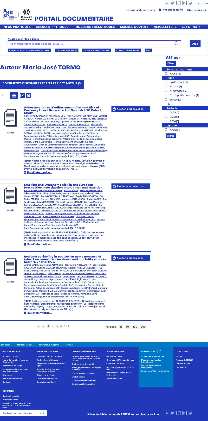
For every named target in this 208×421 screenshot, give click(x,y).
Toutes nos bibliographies (83, 384)
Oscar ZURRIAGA (86, 276)
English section (78, 377)
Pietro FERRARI (31, 199)
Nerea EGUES (93, 121)
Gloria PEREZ (54, 273)
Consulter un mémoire (96, 50)
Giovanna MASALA (34, 205)
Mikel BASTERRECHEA (91, 190)
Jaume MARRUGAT (34, 265)
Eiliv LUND (60, 202)
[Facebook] (178, 2)
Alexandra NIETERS (34, 190)
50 (127, 326)
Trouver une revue (66, 50)
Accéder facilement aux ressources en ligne (48, 370)
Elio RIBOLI (76, 208)
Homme (174, 86)
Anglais (174, 129)
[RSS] (167, 2)
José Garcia (44, 271)
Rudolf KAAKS (94, 199)
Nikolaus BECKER (32, 193)
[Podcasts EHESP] (190, 2)
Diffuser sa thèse (114, 356)
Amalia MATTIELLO (55, 205)
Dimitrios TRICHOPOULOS (75, 213)
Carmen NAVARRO (97, 127)
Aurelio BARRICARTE (45, 119)
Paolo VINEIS (67, 216)
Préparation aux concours (83, 373)
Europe (174, 99)
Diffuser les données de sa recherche (118, 374)
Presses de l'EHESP (184, 360)
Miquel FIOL (96, 268)
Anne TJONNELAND (96, 210)
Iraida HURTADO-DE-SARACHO (68, 271)
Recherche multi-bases (47, 360)
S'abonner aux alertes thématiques (151, 361)
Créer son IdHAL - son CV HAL (120, 360)
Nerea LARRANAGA (79, 124)
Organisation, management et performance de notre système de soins (86, 358)
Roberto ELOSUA (80, 268)
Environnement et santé (83, 364)
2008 (173, 116)
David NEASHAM (74, 205)
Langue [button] (172, 125)
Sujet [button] (170, 77)
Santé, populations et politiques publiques (86, 369)
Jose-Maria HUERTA (57, 124)
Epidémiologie (178, 82)
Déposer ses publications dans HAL (120, 368)
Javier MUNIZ (39, 273)
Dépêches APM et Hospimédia (155, 371)
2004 (173, 121)
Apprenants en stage (12, 366)
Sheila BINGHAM (92, 193)
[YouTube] (184, 2)
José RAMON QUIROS (36, 130)
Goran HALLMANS (50, 199)
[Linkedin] (173, 2)
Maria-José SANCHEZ (82, 130)
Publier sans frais (114, 378)
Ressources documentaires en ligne (29, 50)
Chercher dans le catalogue (49, 356)
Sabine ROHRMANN (94, 208)
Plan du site (5, 344)
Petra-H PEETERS (44, 208)
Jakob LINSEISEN (45, 202)
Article (174, 73)
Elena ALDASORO (54, 265)
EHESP (179, 356)
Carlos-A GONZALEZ (34, 124)
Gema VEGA (69, 276)
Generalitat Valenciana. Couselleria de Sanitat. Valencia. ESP (55, 282)
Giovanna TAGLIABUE (73, 210)
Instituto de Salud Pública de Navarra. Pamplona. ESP (68, 294)
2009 (173, 112)
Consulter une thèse (127, 50)
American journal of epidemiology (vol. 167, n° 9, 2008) (57, 228)
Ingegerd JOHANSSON (73, 199)
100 (135, 326)
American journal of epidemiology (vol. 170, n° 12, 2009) (58, 156)
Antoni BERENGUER (91, 119)
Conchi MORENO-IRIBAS (74, 127)
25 (120, 326)
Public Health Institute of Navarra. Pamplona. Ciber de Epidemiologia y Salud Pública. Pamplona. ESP (64, 148)
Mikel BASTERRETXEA (68, 119)
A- (199, 3)
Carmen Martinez (33, 127)
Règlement (7, 375)
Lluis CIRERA (63, 268)
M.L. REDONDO (62, 208)
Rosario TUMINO (51, 216)
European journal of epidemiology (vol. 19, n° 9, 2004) (57, 296)
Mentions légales (24, 344)
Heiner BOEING (31, 196)
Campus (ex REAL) (184, 363)
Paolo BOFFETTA (49, 196)
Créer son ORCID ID (115, 363)
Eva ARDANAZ (90, 116)
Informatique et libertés (49, 344)
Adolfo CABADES (47, 268)
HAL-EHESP (181, 367)
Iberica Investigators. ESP (74, 288)
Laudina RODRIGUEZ (59, 130)
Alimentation (177, 90)
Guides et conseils (10, 396)
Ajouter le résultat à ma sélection (14, 95)
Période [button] (172, 108)
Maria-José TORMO (34, 213)
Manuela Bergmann (72, 193)
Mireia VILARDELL (42, 133)
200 (143, 326)
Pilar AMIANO (74, 116)
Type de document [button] (179, 69)
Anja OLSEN (91, 205)
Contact (69, 344)
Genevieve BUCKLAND (35, 116)
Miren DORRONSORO (74, 121)
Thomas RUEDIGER (51, 210)
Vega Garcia (30, 271)
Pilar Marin (96, 124)
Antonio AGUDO (57, 116)
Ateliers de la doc (10, 400)
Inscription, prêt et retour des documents (15, 361)
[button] (168, 104)
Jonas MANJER (75, 202)
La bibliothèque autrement (84, 380)
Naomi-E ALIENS (53, 190)
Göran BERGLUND (52, 193)
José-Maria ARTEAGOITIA (78, 265)
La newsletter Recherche (152, 356)
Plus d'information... (39, 172)
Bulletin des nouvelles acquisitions (151, 367)
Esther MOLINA (52, 127)
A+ (206, 3)
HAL (148, 50)
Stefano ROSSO (32, 210)
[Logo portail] (17, 14)
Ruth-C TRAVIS (53, 213)
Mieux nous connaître (12, 378)
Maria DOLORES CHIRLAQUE (47, 121)
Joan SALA (68, 273)
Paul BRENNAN (66, 196)
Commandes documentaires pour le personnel (15, 370)
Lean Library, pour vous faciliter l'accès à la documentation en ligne (16, 405)
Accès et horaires (10, 356)
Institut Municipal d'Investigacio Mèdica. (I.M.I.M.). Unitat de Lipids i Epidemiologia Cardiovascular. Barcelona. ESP (65, 291)
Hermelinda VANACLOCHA (47, 276)
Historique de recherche (141, 9)
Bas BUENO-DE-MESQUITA (89, 196)
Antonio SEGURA (84, 273)
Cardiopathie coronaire (183, 95)
